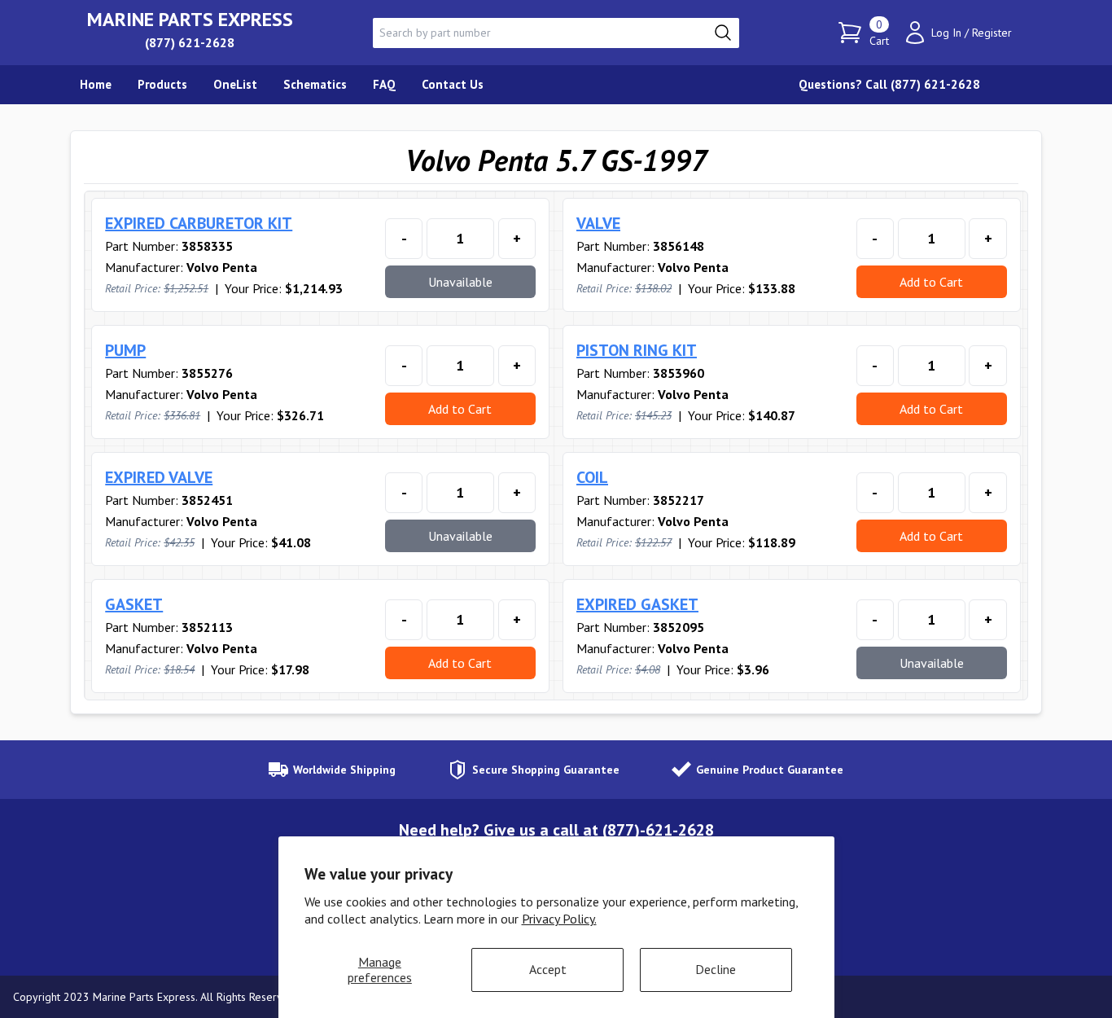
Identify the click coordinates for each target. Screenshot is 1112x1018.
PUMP (125, 350)
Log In (946, 32)
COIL (592, 477)
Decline (715, 969)
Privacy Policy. (559, 918)
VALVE (598, 223)
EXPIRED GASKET (637, 604)
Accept (548, 969)
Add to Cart (931, 282)
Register (992, 32)
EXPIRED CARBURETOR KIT (198, 223)
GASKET (134, 604)
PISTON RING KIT (636, 350)
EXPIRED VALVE (158, 477)
